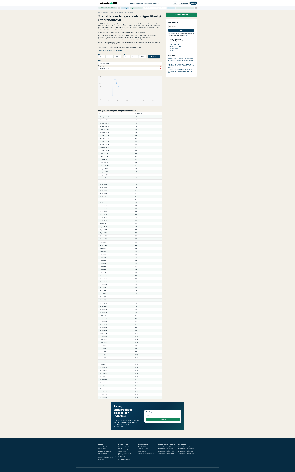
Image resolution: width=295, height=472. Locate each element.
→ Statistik (171, 51)
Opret (175, 3)
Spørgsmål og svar (143, 448)
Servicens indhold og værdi (125, 453)
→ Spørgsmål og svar (174, 46)
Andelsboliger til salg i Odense (166, 450)
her (187, 35)
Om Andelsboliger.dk (123, 446)
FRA (99, 54)
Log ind (193, 3)
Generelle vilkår (122, 451)
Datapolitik (121, 454)
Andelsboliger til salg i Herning (186, 453)
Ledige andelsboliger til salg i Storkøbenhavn (121, 12)
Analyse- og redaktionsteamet (146, 453)
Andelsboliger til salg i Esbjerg (166, 453)
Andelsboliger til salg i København (167, 446)
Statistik (140, 450)
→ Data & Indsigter (174, 44)
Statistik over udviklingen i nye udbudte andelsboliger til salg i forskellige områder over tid (181, 65)
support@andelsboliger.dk (105, 451)
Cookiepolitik (121, 456)
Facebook (99, 462)
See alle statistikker (103, 12)
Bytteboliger (148, 3)
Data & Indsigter (142, 446)
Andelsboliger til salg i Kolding (186, 448)
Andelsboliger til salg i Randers (186, 446)
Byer (99, 60)
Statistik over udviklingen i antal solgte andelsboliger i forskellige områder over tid (180, 71)
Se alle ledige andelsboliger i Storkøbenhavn (111, 50)
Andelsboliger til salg (136, 3)
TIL (124, 54)
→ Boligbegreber (173, 48)
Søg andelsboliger (181, 14)
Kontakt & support (123, 448)
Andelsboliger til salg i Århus (165, 448)
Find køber (156, 3)
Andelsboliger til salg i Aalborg (166, 451)
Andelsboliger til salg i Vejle (185, 450)
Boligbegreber (142, 451)
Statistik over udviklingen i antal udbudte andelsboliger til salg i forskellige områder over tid (181, 60)
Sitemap (120, 458)
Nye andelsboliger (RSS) (124, 459)
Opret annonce (184, 3)
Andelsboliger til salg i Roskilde (186, 451)
